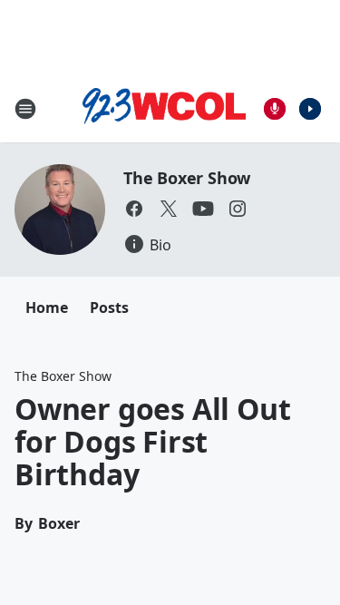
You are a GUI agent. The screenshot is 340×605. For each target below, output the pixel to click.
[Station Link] (164, 109)
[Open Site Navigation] (25, 109)
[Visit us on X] (169, 209)
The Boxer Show (186, 178)
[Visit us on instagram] (237, 209)
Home (46, 307)
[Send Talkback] (275, 109)
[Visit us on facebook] (134, 209)
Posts (109, 307)
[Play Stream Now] (310, 109)
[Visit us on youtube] (203, 209)
